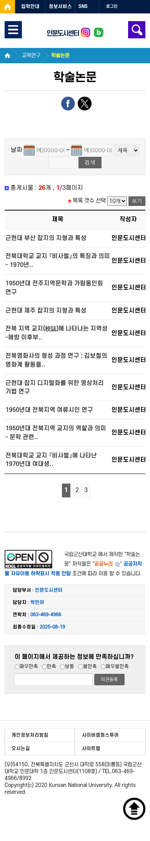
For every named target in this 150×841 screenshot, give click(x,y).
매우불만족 (117, 666)
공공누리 (103, 564)
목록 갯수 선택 (89, 201)
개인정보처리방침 (30, 735)
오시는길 (21, 748)
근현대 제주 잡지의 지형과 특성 (46, 310)
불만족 (90, 666)
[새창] (85, 33)
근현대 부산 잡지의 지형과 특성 (46, 238)
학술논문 (60, 55)
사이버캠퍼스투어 (100, 735)
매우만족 (29, 666)
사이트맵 (91, 748)
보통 (69, 666)
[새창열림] (7, 6)
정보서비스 (60, 6)
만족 (51, 666)
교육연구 (31, 55)
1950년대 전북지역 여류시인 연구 (49, 410)
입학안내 (30, 6)
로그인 (112, 6)
